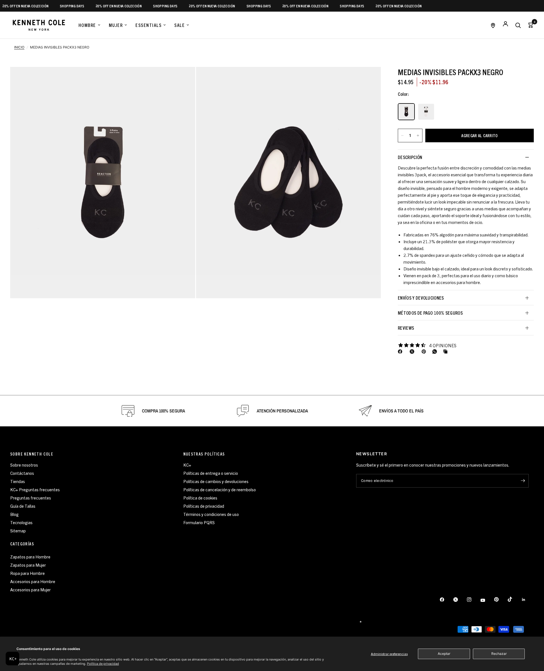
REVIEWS (406, 328)
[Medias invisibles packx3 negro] (406, 111)
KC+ (187, 464)
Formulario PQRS (199, 522)
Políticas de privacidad (203, 506)
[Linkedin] (527, 599)
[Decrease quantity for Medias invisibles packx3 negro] (402, 135)
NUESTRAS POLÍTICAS (204, 454)
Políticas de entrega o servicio (210, 473)
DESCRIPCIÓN (410, 157)
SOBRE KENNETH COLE (31, 454)
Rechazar (499, 653)
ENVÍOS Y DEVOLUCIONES (421, 297)
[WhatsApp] (435, 351)
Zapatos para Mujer (28, 565)
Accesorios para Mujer (30, 589)
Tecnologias (21, 522)
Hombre (87, 25)
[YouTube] (487, 600)
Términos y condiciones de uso (211, 514)
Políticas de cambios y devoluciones (215, 481)
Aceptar (444, 653)
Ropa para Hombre (27, 573)
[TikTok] (514, 599)
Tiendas (17, 481)
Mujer (116, 25)
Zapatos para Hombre (30, 556)
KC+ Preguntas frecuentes (35, 489)
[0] (529, 25)
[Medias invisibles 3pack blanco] (426, 111)
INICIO (19, 47)
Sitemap (18, 530)
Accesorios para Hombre (32, 581)
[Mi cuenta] (505, 25)
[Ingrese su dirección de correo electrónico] (523, 481)
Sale (179, 25)
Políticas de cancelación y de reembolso (219, 489)
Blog (14, 514)
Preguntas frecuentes (30, 497)
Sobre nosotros (24, 464)
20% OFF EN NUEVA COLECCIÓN (110, 6)
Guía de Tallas (22, 506)
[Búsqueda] (518, 25)
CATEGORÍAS (22, 543)
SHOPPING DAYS (64, 6)
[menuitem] (89, 25)
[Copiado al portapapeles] (446, 351)
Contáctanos (22, 473)
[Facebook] (401, 351)
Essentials (148, 25)
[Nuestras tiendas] (493, 25)
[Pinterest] (425, 351)
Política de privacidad (103, 664)
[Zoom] (102, 182)
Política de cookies (200, 497)
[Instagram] (473, 599)
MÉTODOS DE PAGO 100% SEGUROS (430, 313)
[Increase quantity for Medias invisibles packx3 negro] (418, 135)
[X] (413, 351)
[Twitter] (459, 599)
